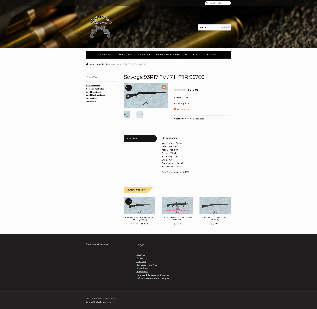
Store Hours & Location (97, 244)
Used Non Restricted (95, 95)
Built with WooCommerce (98, 302)
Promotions (142, 271)
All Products (106, 54)
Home (91, 64)
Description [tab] (131, 138)
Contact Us (210, 54)
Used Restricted (93, 92)
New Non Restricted (105, 64)
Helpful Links (192, 54)
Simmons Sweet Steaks (168, 54)
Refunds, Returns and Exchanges (152, 278)
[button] (164, 87)
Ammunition (143, 54)
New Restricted (93, 86)
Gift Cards (141, 261)
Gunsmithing (142, 268)
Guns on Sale (125, 54)
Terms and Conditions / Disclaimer (153, 275)
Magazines (91, 101)
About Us (140, 255)
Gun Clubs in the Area (146, 265)
